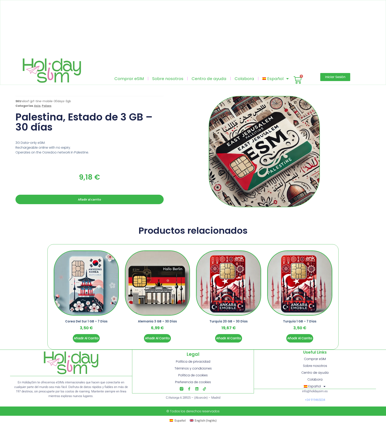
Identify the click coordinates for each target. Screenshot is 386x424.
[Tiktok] (204, 389)
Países (46, 106)
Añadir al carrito (89, 199)
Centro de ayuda (209, 78)
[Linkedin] (197, 389)
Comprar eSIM (129, 78)
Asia (37, 106)
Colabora (244, 78)
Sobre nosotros (167, 78)
